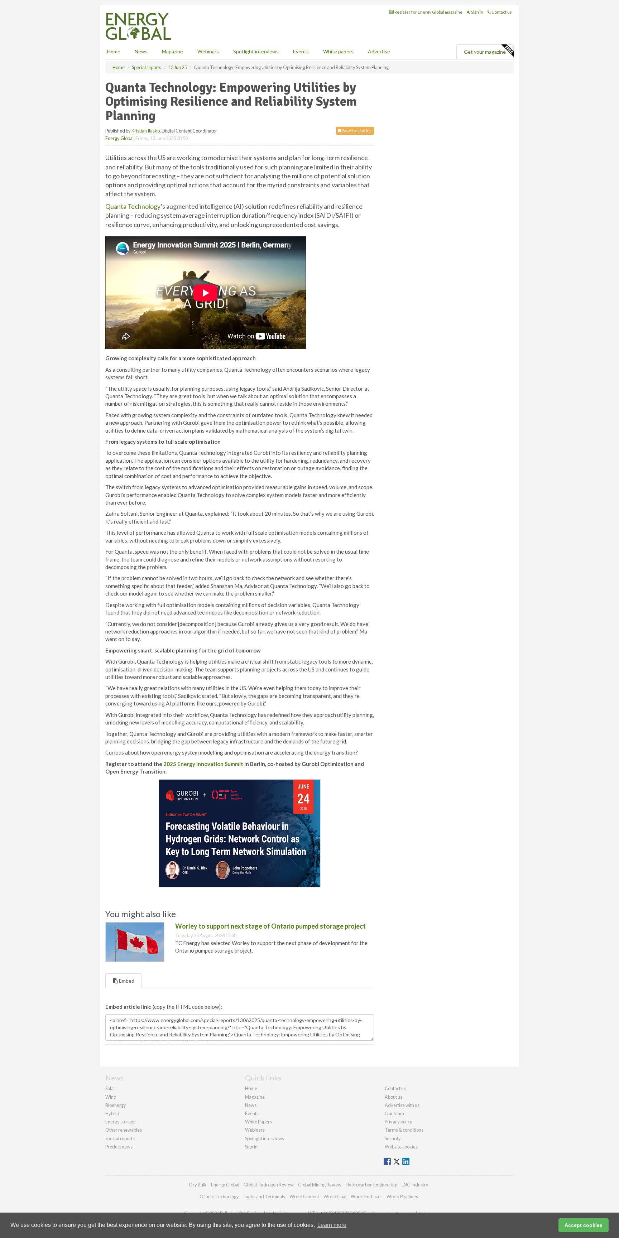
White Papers (258, 1121)
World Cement (304, 1196)
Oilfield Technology (219, 1196)
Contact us (501, 12)
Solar (110, 1088)
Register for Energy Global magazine (428, 12)
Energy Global (119, 138)
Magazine (172, 51)
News (250, 1105)
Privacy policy (398, 1121)
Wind (110, 1097)
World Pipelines (402, 1196)
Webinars (208, 51)
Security (393, 1138)
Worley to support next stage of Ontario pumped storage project (270, 926)
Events (301, 51)
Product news (119, 1147)
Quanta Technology (132, 206)
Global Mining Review (319, 1185)
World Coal (334, 1196)
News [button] (141, 51)
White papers (338, 51)
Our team (394, 1113)
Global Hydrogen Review (269, 1185)
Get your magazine (485, 52)
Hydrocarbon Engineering (371, 1185)
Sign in (476, 12)
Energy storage (120, 1121)
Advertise (379, 51)
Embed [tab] (126, 981)
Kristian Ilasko (145, 131)
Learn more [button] (331, 1225)
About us (393, 1097)
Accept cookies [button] (584, 1225)
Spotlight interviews (256, 51)
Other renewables (123, 1130)
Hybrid (112, 1113)
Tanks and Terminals (264, 1196)
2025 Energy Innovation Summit (203, 764)
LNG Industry (415, 1185)
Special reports (120, 1138)
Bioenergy (115, 1105)
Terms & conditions (404, 1130)
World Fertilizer (366, 1196)
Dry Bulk (198, 1185)
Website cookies (401, 1147)
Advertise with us (402, 1105)
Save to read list (356, 130)
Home (113, 51)
